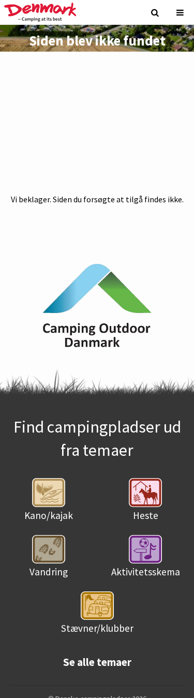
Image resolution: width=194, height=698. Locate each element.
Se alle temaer (97, 662)
